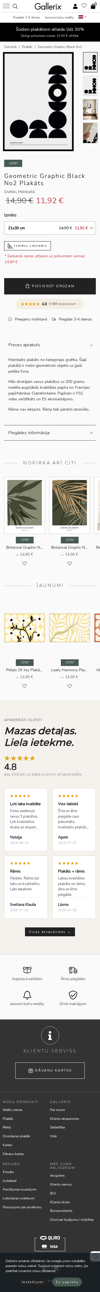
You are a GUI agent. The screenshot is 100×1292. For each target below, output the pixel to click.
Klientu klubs (60, 1202)
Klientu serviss (61, 1184)
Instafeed (9, 1181)
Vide (53, 1136)
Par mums (57, 1110)
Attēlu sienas (12, 1110)
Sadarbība (57, 1127)
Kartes (7, 1145)
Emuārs (8, 1172)
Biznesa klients (61, 1211)
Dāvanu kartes (53, 1070)
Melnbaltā (26, 191)
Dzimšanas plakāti (16, 1136)
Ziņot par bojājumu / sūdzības (72, 1219)
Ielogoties (57, 1175)
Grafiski (10, 191)
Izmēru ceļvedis (30, 245)
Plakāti (8, 1118)
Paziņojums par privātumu (22, 1207)
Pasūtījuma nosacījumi (19, 1189)
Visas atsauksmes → (50, 932)
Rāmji (7, 1127)
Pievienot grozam (53, 286)
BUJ (53, 1193)
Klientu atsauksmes (64, 1118)
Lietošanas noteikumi (18, 1198)
